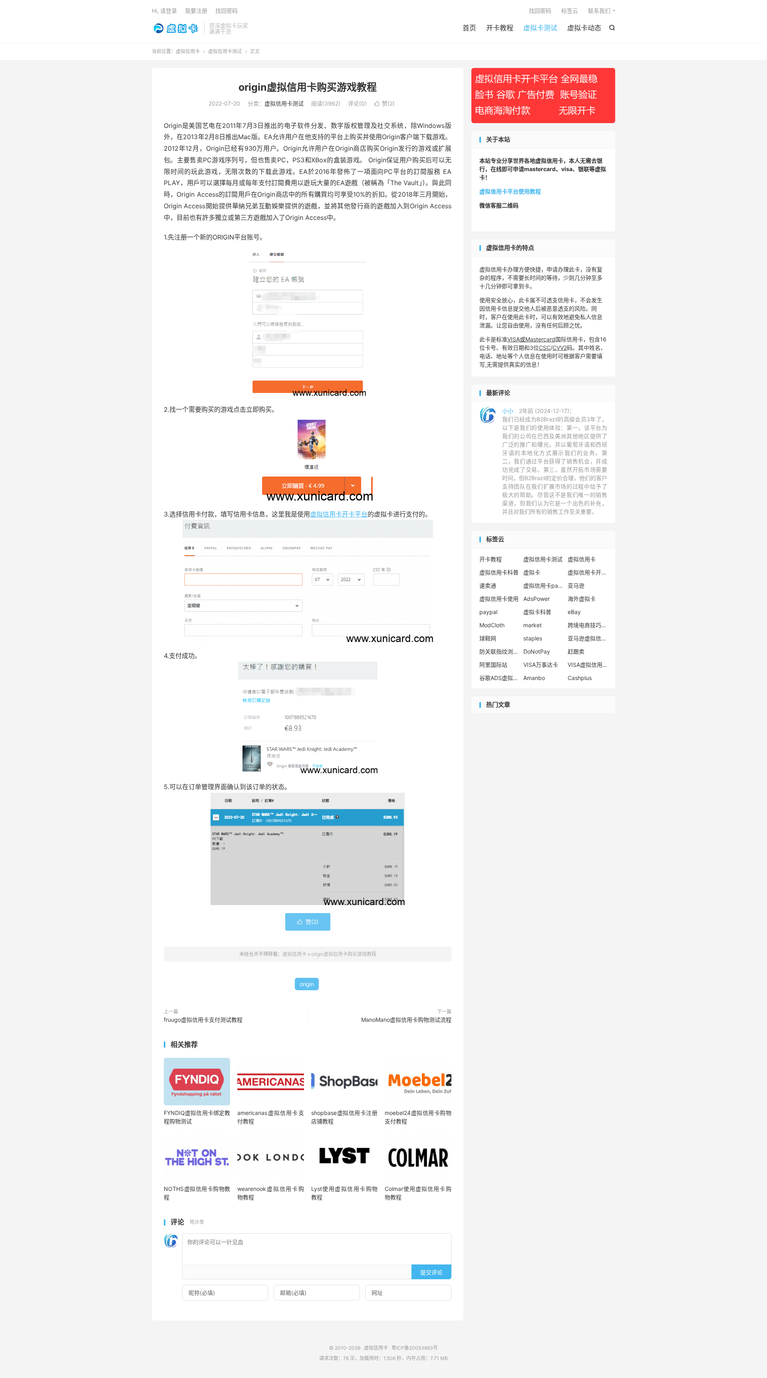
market (532, 625)
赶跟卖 (576, 651)
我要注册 (196, 10)
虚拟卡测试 (540, 28)
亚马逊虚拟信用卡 (588, 638)
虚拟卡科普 (537, 611)
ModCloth (492, 625)
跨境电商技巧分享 (588, 625)
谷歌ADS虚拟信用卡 (499, 677)
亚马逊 (576, 585)
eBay (574, 611)
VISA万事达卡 (540, 664)
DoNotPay (536, 651)
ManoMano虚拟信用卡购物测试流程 (406, 1019)
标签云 (569, 10)
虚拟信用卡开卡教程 (588, 572)
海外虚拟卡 (582, 598)
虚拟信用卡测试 (225, 51)
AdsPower (536, 598)
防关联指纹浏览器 (499, 651)
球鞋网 (487, 638)
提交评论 (431, 1272)
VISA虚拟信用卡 (588, 664)
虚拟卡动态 (584, 28)
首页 (469, 28)
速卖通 (487, 585)
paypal (488, 611)
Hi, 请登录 (164, 10)
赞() (384, 103)
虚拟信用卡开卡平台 (339, 514)
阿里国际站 (493, 664)
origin (307, 984)
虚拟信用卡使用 (499, 598)
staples (532, 638)
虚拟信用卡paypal (543, 585)
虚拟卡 (531, 572)
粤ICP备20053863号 (414, 1348)
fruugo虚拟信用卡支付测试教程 (203, 1019)
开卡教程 (499, 28)
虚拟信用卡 (176, 28)
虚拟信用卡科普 (499, 572)
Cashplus (580, 677)
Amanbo (534, 677)
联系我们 (599, 10)
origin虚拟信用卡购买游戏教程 (307, 87)
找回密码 (540, 10)
